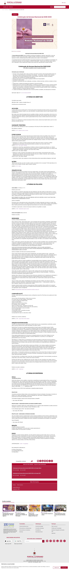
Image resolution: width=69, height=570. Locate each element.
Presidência (38, 530)
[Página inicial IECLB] (5, 2)
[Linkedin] (43, 461)
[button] (15, 14)
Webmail (53, 533)
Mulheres (6, 9)
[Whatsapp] (50, 461)
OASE (18, 489)
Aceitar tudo (64, 567)
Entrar (64, 2)
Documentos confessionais (25, 528)
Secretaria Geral (39, 531)
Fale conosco (54, 526)
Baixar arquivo (15, 475)
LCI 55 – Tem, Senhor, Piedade (21, 145)
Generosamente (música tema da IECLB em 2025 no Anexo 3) (27, 289)
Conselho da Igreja (40, 528)
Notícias (21, 531)
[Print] (52, 461)
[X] (40, 461)
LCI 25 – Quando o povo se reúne (21, 130)
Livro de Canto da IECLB (26, 92)
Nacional (18, 487)
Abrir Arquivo (22, 475)
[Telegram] (47, 461)
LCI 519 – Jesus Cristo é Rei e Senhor (22, 318)
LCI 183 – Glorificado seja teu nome (22, 208)
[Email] (45, 461)
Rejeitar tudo (57, 567)
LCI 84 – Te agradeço (24, 443)
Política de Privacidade (56, 528)
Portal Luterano (20, 484)
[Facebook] (38, 461)
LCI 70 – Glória (18, 166)
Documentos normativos (24, 530)
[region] (34, 566)
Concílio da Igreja (39, 526)
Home (3, 9)
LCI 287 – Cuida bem (19, 369)
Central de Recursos (23, 526)
